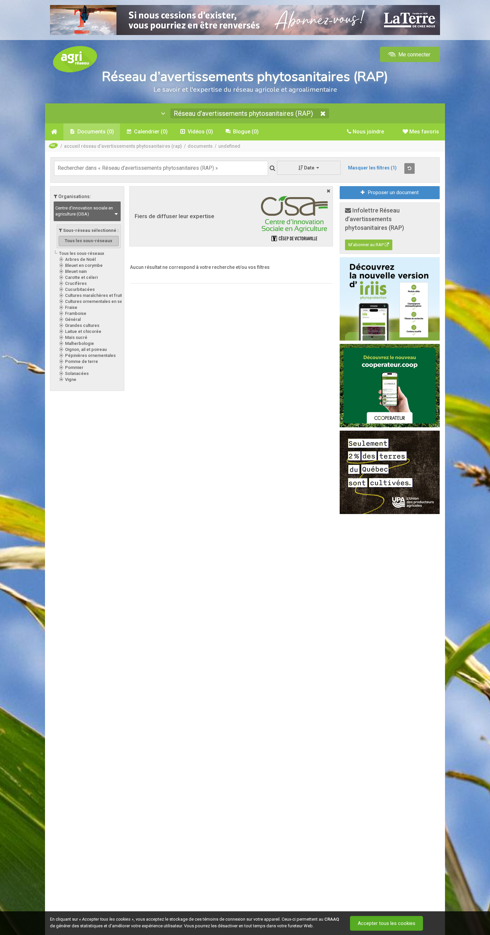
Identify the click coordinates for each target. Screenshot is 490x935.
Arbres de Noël (80, 259)
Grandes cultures (82, 325)
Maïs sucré (76, 337)
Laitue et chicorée (83, 331)
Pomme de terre (81, 361)
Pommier (74, 367)
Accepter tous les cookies (386, 923)
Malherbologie (79, 343)
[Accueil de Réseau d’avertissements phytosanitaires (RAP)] (54, 131)
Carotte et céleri (81, 277)
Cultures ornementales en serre (96, 301)
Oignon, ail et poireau (86, 349)
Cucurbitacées (80, 289)
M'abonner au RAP (366, 244)
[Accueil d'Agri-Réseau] (75, 58)
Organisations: (74, 196)
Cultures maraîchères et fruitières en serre (107, 295)
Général (73, 319)
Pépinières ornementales (90, 355)
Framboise (75, 313)
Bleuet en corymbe (84, 265)
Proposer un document (393, 192)
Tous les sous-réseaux (81, 253)
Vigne (70, 379)
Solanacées (77, 373)
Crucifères (76, 283)
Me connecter (413, 54)
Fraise (71, 307)
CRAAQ (331, 919)
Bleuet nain (76, 271)
